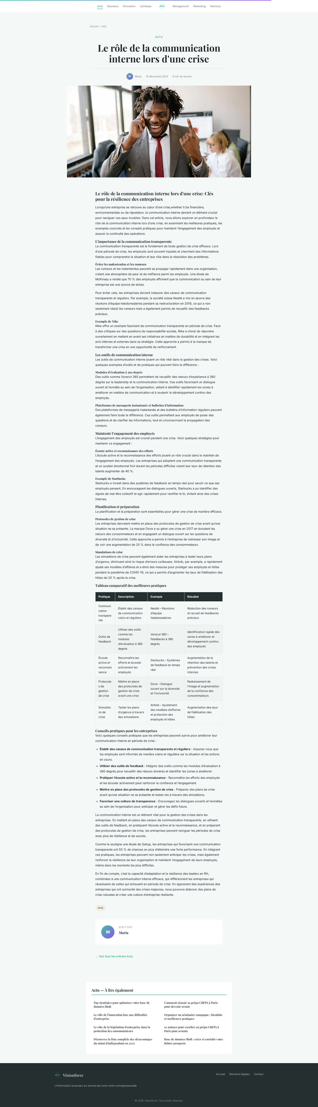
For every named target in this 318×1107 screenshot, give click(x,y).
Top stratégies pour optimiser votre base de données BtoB (122, 1004)
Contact (259, 1074)
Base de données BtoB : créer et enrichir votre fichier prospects (193, 1041)
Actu (100, 6)
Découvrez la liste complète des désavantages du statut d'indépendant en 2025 (123, 1041)
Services (215, 6)
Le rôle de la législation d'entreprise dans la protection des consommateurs (122, 1029)
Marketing (199, 6)
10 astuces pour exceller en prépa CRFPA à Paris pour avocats (191, 1029)
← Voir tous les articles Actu (114, 956)
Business (113, 6)
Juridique (145, 6)
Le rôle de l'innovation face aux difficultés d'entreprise (120, 1016)
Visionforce (73, 1075)
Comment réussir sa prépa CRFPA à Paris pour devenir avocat (191, 1004)
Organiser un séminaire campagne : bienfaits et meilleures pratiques (193, 1016)
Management (181, 6)
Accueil (94, 26)
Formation (129, 6)
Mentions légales (239, 1074)
